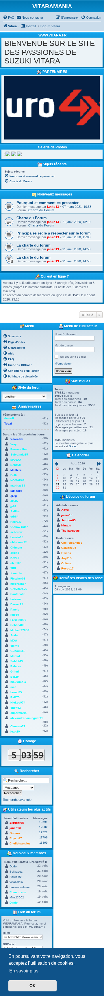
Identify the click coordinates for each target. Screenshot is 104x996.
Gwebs (66, 553)
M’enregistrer (63, 363)
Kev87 (14, 557)
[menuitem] (8, 17)
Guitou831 (17, 650)
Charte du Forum (41, 210)
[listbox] (24, 396)
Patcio (14, 609)
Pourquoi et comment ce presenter (47, 203)
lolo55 (14, 614)
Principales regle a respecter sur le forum (53, 233)
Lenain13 (16, 537)
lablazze (16, 490)
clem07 (15, 563)
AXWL (65, 509)
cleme (14, 645)
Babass (15, 666)
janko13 (53, 206)
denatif (9, 418)
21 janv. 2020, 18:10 (76, 222)
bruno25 (16, 692)
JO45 (14, 501)
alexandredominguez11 (26, 718)
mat (13, 687)
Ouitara (15, 833)
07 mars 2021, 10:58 (76, 206)
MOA (13, 640)
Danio (14, 902)
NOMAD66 (17, 480)
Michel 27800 (19, 630)
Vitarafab (16, 439)
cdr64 (14, 516)
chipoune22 (18, 542)
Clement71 (17, 726)
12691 (43, 821)
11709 (43, 837)
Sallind (15, 511)
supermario (18, 712)
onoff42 (15, 707)
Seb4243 (16, 661)
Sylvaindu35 (19, 454)
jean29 (15, 731)
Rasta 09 (16, 876)
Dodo (13, 866)
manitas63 (17, 485)
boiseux (16, 599)
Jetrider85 (17, 822)
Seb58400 (17, 625)
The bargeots (70, 530)
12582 (43, 827)
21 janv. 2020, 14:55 (76, 261)
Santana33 (17, 594)
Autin (14, 635)
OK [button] (32, 985)
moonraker (18, 583)
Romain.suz (18, 892)
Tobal (8, 423)
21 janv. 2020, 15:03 (76, 237)
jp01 (13, 506)
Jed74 (14, 552)
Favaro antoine (20, 887)
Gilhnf (14, 671)
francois (16, 573)
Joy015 (66, 558)
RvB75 (15, 697)
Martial (15, 656)
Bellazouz (16, 871)
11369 (43, 842)
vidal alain (16, 881)
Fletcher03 (17, 578)
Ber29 (14, 676)
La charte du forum (33, 245)
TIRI (13, 568)
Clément (16, 547)
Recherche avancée (17, 799)
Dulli (13, 475)
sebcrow (16, 532)
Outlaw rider (19, 526)
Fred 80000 (18, 619)
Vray (13, 444)
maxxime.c (18, 681)
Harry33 (16, 521)
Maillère (16, 470)
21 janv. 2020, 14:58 (76, 249)
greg (13, 495)
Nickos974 (17, 702)
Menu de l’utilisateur (80, 326)
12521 (43, 832)
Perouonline (18, 449)
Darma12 (16, 604)
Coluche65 (68, 547)
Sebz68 (15, 464)
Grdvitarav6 (18, 588)
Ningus (66, 525)
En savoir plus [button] (23, 970)
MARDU (15, 459)
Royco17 (16, 838)
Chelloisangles (20, 843)
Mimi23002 (17, 897)
